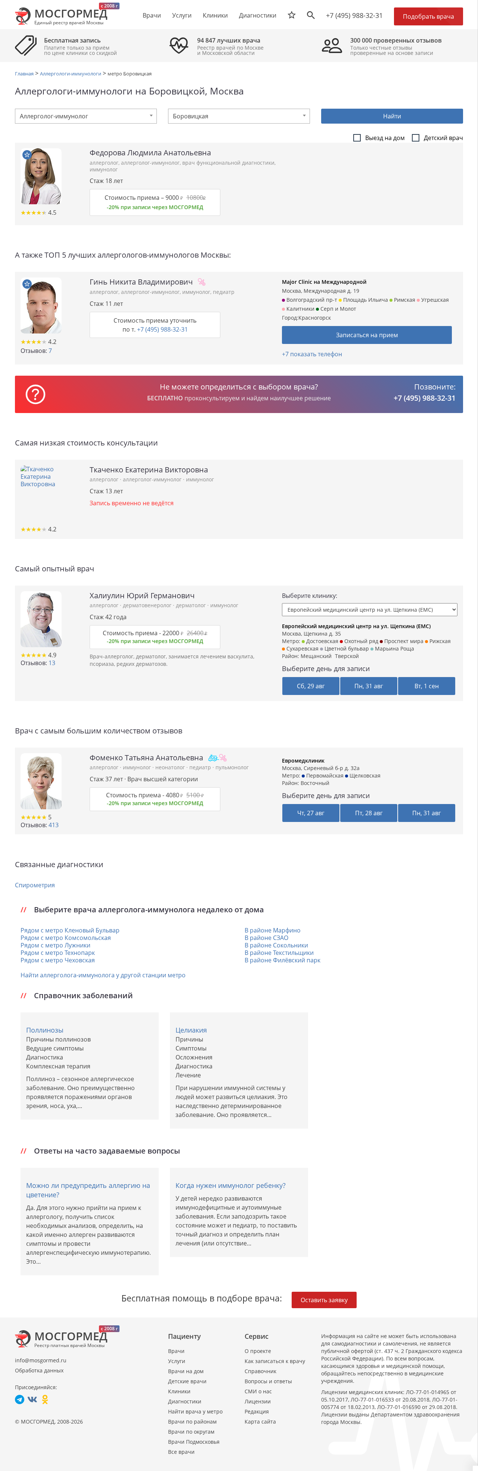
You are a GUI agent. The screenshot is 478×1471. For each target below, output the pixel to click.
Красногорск (314, 317)
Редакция (257, 1411)
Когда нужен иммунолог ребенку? (231, 1185)
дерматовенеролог (148, 605)
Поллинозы (44, 1029)
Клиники (179, 1391)
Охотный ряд (360, 641)
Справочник (260, 1371)
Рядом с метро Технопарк (58, 953)
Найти (392, 116)
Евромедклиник (303, 760)
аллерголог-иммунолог (150, 162)
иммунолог (104, 169)
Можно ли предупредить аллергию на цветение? (88, 1190)
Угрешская (434, 299)
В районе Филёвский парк (282, 960)
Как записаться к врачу (275, 1361)
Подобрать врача (428, 16)
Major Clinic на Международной (324, 281)
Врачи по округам (191, 1431)
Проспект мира (403, 641)
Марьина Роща (393, 648)
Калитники (299, 308)
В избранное (27, 154)
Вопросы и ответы (268, 1381)
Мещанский (316, 656)
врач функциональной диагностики (228, 162)
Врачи (176, 1350)
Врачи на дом (186, 1371)
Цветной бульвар (346, 648)
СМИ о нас (258, 1391)
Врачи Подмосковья (194, 1441)
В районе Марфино (273, 930)
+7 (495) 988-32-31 (354, 15)
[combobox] (86, 116)
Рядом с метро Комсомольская (66, 938)
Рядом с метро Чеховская (58, 960)
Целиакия (191, 1029)
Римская (403, 299)
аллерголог (104, 162)
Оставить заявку (324, 1300)
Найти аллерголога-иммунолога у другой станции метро (103, 975)
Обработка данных (39, 1370)
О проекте (258, 1350)
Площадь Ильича (365, 299)
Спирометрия (35, 885)
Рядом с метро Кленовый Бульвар (70, 930)
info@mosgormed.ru (40, 1360)
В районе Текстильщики (279, 953)
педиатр (224, 291)
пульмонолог (232, 767)
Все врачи (181, 1451)
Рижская (439, 641)
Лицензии (258, 1401)
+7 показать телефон (312, 354)
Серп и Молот (337, 308)
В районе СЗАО (266, 938)
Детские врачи (187, 1381)
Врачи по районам (192, 1421)
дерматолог (191, 605)
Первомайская (324, 775)
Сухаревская (302, 648)
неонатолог (170, 767)
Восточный (315, 782)
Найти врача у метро (195, 1411)
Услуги (176, 1361)
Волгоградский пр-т (311, 299)
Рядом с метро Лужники (55, 945)
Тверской (347, 656)
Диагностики (257, 15)
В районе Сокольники (276, 945)
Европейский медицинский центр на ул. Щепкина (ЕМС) (356, 626)
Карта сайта (260, 1421)
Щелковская (364, 775)
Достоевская (321, 641)
